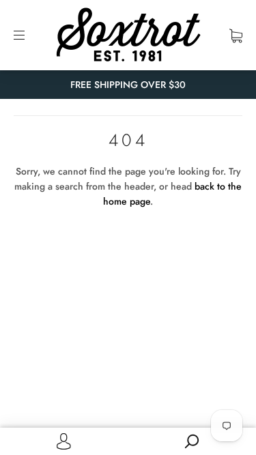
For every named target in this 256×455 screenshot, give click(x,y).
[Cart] (235, 35)
